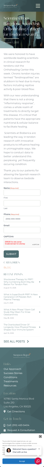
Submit (11, 254)
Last (5, 208)
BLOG (7, 267)
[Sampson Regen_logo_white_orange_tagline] (10, 5)
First (6, 198)
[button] (40, 436)
